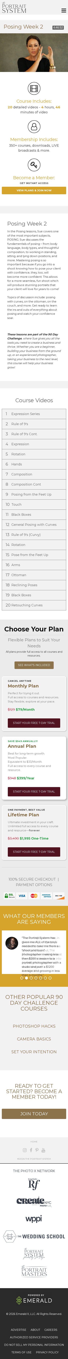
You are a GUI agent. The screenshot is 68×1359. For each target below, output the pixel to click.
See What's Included (34, 665)
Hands (14, 464)
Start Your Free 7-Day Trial (34, 723)
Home (34, 1141)
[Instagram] (25, 1150)
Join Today (34, 1113)
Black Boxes (19, 514)
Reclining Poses (22, 585)
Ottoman (16, 574)
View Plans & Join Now (34, 190)
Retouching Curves (25, 605)
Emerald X (22, 1314)
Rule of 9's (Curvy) (24, 534)
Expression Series (23, 413)
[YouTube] (43, 1150)
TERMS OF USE (21, 1352)
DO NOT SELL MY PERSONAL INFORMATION (34, 1345)
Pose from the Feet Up (27, 554)
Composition (19, 474)
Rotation (16, 454)
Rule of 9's (17, 423)
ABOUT (35, 1330)
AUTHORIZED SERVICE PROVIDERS (34, 1337)
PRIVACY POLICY (47, 1352)
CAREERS (50, 1330)
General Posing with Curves (31, 524)
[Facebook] (31, 1150)
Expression (18, 444)
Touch (14, 504)
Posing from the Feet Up (29, 494)
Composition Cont (24, 484)
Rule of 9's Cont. (22, 434)
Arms (13, 564)
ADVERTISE (18, 1330)
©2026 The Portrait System (34, 1158)
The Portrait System (14, 7)
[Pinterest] (37, 1150)
